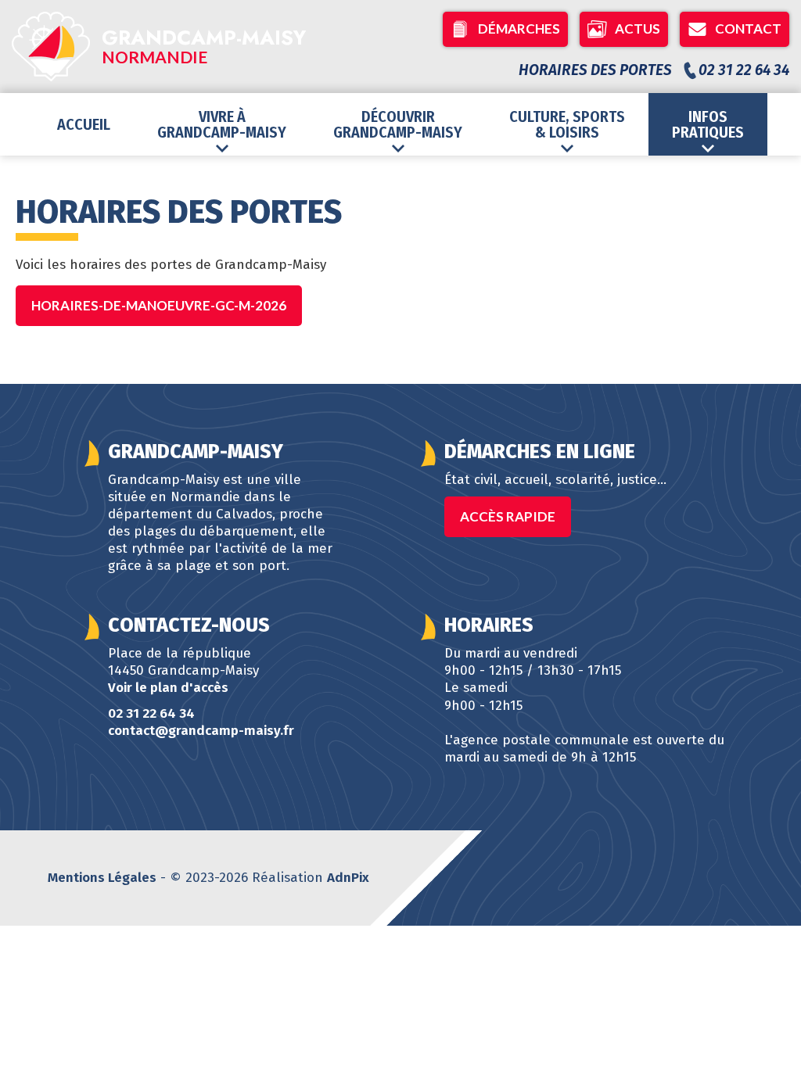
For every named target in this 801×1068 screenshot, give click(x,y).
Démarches (519, 28)
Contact (748, 28)
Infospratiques (708, 124)
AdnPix (348, 877)
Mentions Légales (102, 877)
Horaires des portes (595, 70)
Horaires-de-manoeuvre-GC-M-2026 (158, 305)
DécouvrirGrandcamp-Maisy (397, 124)
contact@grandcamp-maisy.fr (201, 730)
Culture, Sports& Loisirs (567, 124)
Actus (637, 28)
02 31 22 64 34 (151, 713)
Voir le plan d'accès (168, 687)
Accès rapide (507, 516)
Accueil (83, 124)
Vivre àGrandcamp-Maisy (221, 124)
